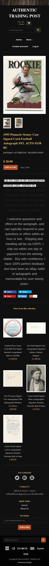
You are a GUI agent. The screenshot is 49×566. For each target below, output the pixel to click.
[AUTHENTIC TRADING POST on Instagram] (32, 478)
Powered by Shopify (24, 562)
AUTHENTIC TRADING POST (24, 13)
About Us (25, 508)
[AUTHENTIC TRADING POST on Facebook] (24, 478)
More (29, 40)
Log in (36, 46)
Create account (20, 46)
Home (19, 40)
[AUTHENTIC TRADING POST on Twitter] (17, 478)
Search (25, 505)
